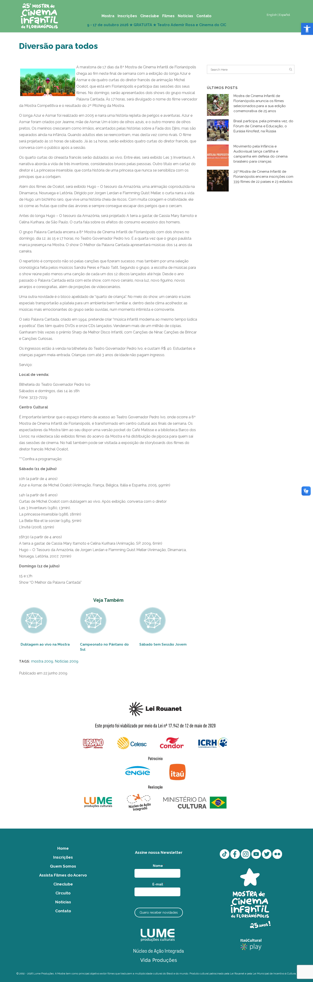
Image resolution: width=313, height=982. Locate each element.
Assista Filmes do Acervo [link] (63, 875)
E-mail (158, 884)
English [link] (272, 15)
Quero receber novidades (159, 912)
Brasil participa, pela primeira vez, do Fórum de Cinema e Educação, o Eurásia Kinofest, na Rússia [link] (263, 126)
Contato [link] (63, 911)
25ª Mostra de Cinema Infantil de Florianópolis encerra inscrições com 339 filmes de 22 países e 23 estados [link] (263, 176)
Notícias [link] (63, 902)
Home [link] (63, 848)
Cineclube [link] (63, 884)
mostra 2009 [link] (42, 661)
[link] (307, 29)
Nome (159, 866)
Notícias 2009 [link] (66, 661)
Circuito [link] (63, 893)
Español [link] (284, 15)
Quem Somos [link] (63, 866)
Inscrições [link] (63, 857)
